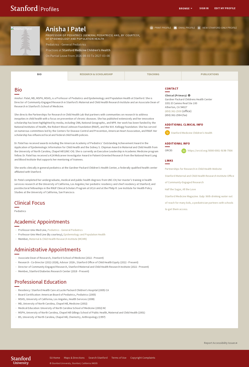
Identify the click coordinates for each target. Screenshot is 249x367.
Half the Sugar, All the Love (180, 189)
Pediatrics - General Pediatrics (65, 230)
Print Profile (162, 27)
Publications (210, 74)
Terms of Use (118, 357)
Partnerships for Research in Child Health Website (193, 169)
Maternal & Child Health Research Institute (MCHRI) (58, 239)
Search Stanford (98, 357)
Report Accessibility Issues (220, 343)
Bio (39, 74)
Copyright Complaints (142, 357)
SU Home (55, 357)
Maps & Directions (74, 357)
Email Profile (186, 27)
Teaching (153, 74)
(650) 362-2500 (173, 111)
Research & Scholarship (96, 74)
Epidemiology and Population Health (84, 234)
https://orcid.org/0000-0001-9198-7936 (209, 150)
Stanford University (27, 360)
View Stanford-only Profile (219, 27)
